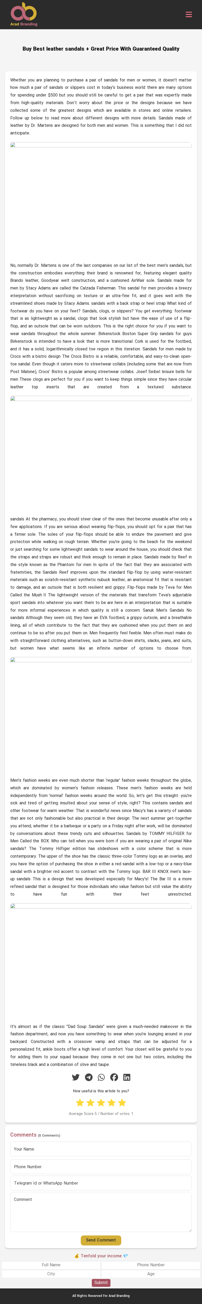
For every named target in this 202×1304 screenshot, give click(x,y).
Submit (101, 1283)
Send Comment (101, 1240)
